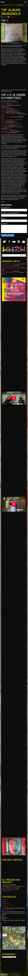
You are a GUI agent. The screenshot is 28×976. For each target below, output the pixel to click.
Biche (2, 102)
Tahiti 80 (3, 124)
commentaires (11, 17)
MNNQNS (3, 121)
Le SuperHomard (5, 119)
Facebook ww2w (6, 903)
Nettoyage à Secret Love (7, 265)
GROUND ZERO (14, 887)
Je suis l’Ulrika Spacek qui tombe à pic (10, 272)
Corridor (3, 103)
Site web (3, 218)
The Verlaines (4, 125)
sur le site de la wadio (7, 909)
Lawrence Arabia (5, 116)
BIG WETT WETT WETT (7, 271)
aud (9, 128)
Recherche (22, 255)
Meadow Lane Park (14, 119)
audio (19, 43)
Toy (2, 126)
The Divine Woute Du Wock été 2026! (10, 264)
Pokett (2, 122)
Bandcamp (4, 899)
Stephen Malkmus (5, 43)
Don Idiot (3, 108)
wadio (3, 908)
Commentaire (4, 223)
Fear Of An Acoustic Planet (12, 124)
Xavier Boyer (4, 132)
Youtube (4, 922)
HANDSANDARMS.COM (10, 889)
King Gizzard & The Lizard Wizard (8, 113)
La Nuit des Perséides (9, 102)
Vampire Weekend (5, 131)
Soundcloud (5, 901)
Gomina (3, 112)
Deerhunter (3, 105)
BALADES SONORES (12, 886)
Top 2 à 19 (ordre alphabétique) (13, 96)
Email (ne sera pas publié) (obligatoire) (10, 213)
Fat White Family (5, 109)
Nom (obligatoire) (5, 207)
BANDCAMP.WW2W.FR (7, 890)
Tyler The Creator (5, 129)
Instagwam (4, 906)
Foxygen (3, 111)
